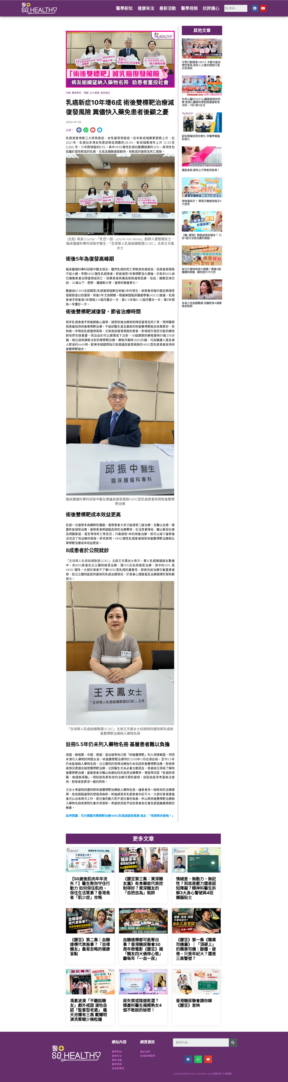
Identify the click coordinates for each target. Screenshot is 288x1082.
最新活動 (167, 8)
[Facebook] (255, 8)
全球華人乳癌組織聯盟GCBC (89, 561)
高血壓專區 (118, 1068)
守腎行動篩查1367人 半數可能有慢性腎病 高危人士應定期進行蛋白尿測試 (201, 65)
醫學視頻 (189, 8)
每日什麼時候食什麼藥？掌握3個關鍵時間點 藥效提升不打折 (201, 270)
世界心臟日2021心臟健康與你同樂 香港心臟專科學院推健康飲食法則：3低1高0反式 (201, 102)
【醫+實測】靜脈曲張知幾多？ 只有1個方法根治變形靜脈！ (202, 236)
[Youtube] (263, 8)
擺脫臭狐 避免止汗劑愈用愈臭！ (201, 170)
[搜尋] (233, 1042)
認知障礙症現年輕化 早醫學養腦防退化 (201, 137)
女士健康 (94, 92)
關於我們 (145, 1051)
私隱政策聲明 (147, 1055)
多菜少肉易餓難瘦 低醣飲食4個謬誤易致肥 (202, 304)
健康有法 (146, 8)
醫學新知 (124, 8)
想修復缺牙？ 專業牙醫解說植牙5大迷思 (202, 202)
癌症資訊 (105, 92)
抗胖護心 (211, 8)
